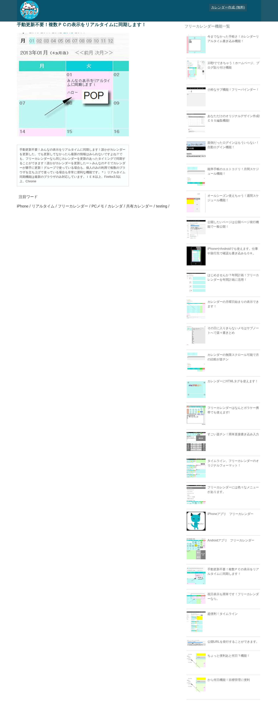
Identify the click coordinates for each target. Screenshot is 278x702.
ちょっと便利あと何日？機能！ (228, 655)
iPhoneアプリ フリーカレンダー (230, 514)
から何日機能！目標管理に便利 (228, 679)
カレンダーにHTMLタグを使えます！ (232, 381)
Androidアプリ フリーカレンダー (230, 540)
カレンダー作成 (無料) (228, 7)
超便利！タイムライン (222, 613)
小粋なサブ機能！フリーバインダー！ (233, 89)
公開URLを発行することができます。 (233, 641)
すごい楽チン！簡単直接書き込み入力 (233, 434)
